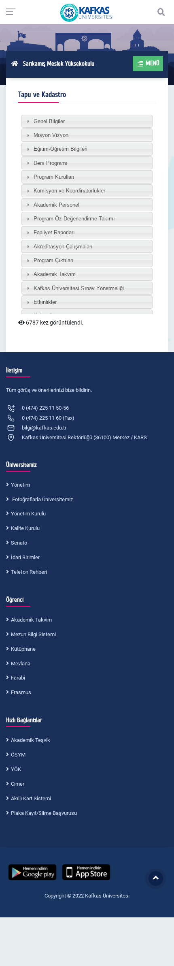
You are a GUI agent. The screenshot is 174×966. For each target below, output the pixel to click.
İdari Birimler (25, 557)
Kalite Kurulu (25, 528)
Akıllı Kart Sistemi (31, 798)
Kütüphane (23, 649)
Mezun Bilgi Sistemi (33, 634)
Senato (19, 543)
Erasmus (21, 692)
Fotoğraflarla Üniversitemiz (42, 499)
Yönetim (20, 485)
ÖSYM (18, 755)
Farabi (18, 678)
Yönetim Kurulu (28, 514)
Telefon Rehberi (29, 572)
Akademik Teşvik (30, 740)
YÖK (16, 769)
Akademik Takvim (31, 620)
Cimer (17, 784)
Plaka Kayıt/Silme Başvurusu (44, 813)
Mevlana (20, 663)
